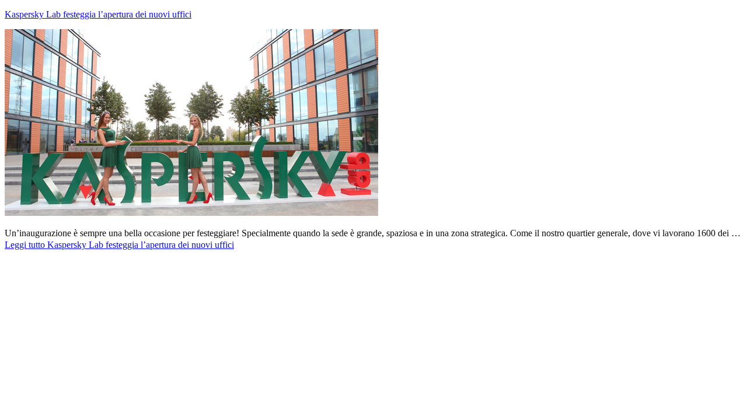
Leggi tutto (119, 244)
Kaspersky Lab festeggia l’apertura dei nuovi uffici (98, 14)
